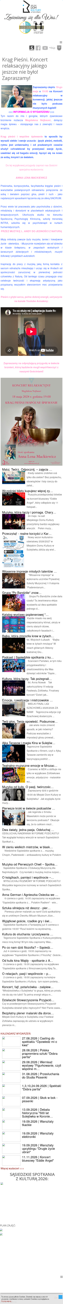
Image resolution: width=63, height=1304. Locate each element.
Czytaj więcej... (6, 1301)
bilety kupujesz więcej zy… (27, 490)
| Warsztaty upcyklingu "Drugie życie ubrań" (38, 1148)
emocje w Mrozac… (29, 765)
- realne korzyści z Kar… (27, 533)
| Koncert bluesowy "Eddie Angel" (38, 1159)
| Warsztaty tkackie (38, 1123)
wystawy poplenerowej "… (25, 614)
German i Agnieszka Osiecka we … (30, 894)
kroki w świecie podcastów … (28, 808)
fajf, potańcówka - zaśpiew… (28, 987)
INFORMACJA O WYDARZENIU (31, 112)
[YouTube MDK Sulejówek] (45, 47)
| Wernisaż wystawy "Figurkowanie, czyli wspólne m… (41, 1065)
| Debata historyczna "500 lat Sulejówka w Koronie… (37, 1112)
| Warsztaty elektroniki (38, 1135)
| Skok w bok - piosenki (39, 1099)
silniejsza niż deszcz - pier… (26, 908)
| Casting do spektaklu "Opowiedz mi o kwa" (39, 1041)
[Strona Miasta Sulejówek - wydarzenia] (1, 1234)
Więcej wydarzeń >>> (12, 1168)
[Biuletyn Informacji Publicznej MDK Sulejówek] (52, 47)
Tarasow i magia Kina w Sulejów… (28, 743)
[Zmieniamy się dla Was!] (31, 17)
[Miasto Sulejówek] (59, 47)
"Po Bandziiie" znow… (21, 592)
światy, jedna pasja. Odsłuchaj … (28, 829)
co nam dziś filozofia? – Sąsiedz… (27, 947)
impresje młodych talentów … (29, 571)
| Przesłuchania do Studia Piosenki (40, 1075)
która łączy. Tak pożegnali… (27, 678)
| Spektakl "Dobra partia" (41, 1087)
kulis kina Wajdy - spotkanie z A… (27, 960)
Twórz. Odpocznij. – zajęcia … (27, 469)
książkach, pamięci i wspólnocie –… (28, 877)
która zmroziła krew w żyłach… (28, 636)
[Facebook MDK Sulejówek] (38, 47)
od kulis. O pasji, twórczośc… (28, 786)
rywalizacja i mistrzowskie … (27, 700)
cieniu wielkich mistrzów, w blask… (27, 847)
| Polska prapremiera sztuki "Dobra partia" (39, 1053)
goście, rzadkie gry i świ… (27, 921)
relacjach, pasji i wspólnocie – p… (26, 973)
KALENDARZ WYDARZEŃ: (16, 1033)
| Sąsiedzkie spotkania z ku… (28, 657)
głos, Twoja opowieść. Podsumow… (30, 721)
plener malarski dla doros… (28, 1013)
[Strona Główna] (31, 6)
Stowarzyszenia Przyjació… (28, 1000)
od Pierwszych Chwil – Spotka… (29, 864)
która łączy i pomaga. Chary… (29, 512)
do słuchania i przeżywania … (27, 934)
